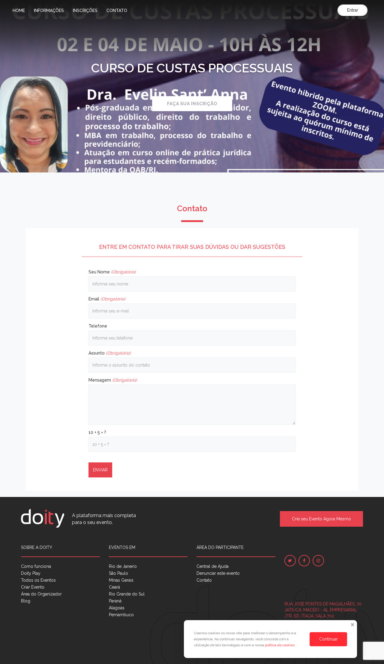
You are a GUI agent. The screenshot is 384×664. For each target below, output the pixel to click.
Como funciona (36, 566)
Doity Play (30, 573)
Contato (116, 10)
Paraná (115, 601)
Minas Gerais (121, 580)
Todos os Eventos (38, 580)
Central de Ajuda (212, 566)
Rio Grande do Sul (127, 594)
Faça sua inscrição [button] (192, 103)
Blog (25, 601)
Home (19, 10)
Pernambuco (121, 614)
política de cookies (280, 645)
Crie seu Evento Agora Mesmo (321, 518)
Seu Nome (112, 272)
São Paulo (118, 573)
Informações (49, 10)
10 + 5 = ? (97, 432)
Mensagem (112, 380)
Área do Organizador (41, 594)
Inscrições (85, 10)
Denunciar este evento (218, 573)
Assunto (109, 353)
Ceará (114, 587)
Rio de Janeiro (123, 566)
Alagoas (116, 607)
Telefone (97, 326)
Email (106, 299)
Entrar (352, 10)
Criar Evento (32, 587)
